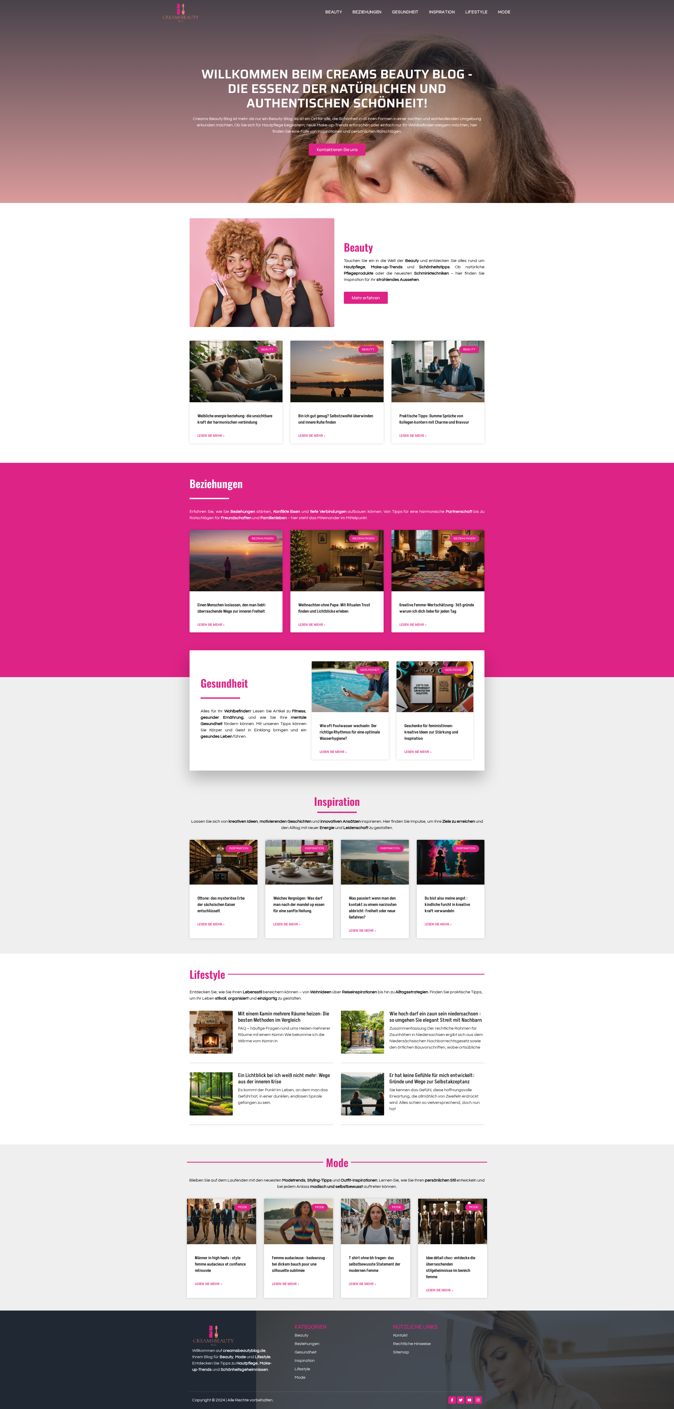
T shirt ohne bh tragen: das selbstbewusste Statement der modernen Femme (374, 1264)
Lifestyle (476, 12)
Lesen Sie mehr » (211, 436)
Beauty (333, 12)
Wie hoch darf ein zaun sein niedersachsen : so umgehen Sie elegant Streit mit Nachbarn (435, 1017)
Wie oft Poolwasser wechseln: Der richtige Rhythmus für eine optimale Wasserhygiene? (350, 732)
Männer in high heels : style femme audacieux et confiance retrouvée (220, 1264)
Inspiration (442, 12)
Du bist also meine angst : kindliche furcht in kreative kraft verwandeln (447, 904)
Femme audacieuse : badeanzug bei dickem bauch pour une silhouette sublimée (298, 1264)
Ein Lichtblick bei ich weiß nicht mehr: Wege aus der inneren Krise (284, 1078)
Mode (504, 12)
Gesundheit (405, 12)
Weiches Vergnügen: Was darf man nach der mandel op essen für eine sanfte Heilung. (298, 904)
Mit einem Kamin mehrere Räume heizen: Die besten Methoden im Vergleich (283, 1017)
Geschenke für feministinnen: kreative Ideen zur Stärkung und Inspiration (431, 732)
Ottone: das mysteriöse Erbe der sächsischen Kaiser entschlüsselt (221, 904)
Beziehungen (367, 12)
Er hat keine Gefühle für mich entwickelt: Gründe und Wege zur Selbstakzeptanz (431, 1078)
